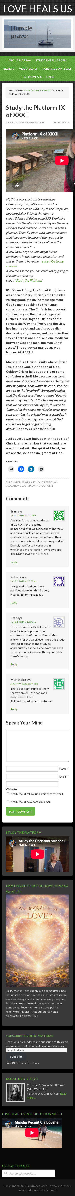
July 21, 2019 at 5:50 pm (23, 515)
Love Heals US (37, 8)
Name (63, 768)
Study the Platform (50, 60)
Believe (7, 68)
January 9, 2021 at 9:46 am (24, 683)
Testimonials (30, 76)
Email (62, 776)
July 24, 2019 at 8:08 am (23, 621)
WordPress (41, 1190)
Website (11, 789)
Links (50, 76)
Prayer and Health (33, 482)
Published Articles (56, 68)
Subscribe (16, 1056)
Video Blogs (27, 68)
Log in (53, 1190)
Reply (13, 562)
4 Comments (61, 122)
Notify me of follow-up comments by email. (37, 793)
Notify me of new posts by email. (31, 801)
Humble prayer (21, 31)
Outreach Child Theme (42, 1185)
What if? (13, 891)
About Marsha (18, 60)
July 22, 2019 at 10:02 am (23, 581)
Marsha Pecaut (34, 122)
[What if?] (37, 987)
